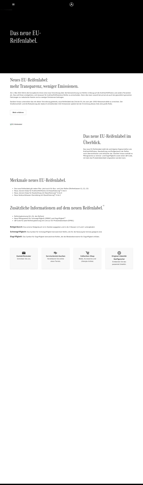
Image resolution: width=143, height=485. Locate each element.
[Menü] (13, 4)
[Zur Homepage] (71, 4)
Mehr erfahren (18, 112)
